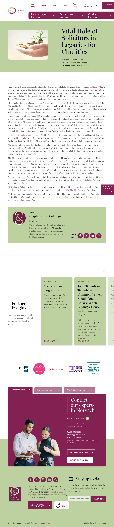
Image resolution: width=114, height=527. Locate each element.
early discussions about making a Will (28, 135)
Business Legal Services (67, 15)
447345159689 (77, 435)
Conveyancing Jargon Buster (53, 278)
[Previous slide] (99, 270)
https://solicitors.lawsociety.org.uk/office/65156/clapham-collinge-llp (39, 365)
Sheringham (25, 200)
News (43, 5)
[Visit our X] (37, 479)
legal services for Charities (66, 190)
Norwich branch (18, 390)
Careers (63, 5)
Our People (34, 5)
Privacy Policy (44, 523)
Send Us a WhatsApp (39, 505)
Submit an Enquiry (79, 460)
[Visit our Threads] (55, 479)
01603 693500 (74, 432)
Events (53, 5)
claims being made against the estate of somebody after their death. (37, 161)
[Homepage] (16, 10)
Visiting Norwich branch (75, 418)
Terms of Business (30, 523)
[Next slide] (104, 270)
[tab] (20, 391)
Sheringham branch (46, 390)
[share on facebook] (80, 235)
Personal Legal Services (38, 15)
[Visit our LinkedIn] (49, 479)
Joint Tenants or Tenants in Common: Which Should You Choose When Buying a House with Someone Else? (89, 281)
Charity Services (92, 15)
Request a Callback (80, 452)
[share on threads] (99, 235)
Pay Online (74, 5)
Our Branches (88, 5)
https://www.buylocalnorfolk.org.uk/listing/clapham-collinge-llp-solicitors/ (93, 366)
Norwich (89, 197)
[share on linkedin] (92, 235)
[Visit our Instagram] (43, 479)
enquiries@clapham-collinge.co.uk (82, 440)
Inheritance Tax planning (39, 106)
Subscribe (99, 499)
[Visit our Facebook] (30, 479)
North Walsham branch (77, 390)
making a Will (95, 87)
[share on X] (86, 235)
